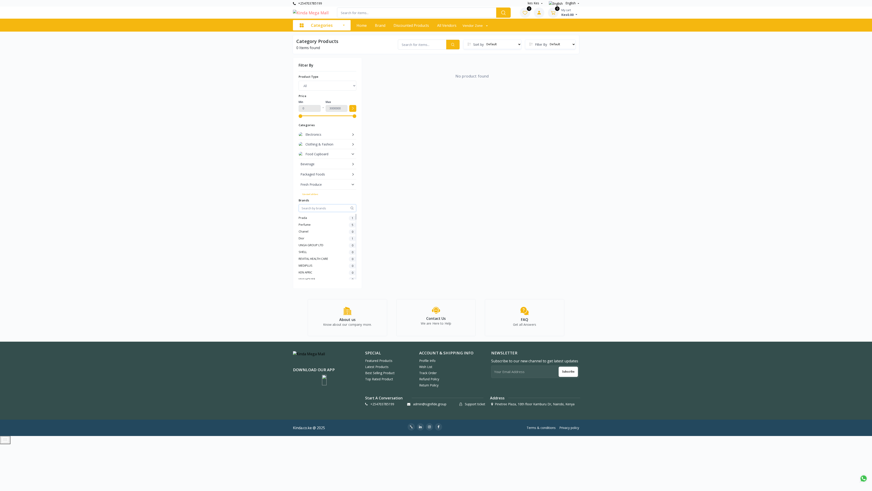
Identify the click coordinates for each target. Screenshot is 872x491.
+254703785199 (309, 3)
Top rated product (379, 379)
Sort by (478, 44)
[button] (324, 380)
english (571, 3)
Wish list (425, 367)
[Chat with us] (5, 440)
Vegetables (310, 194)
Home (362, 25)
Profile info (427, 360)
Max (328, 102)
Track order (428, 373)
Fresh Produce (311, 184)
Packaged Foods (312, 174)
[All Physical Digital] (327, 85)
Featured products (378, 360)
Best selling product (380, 373)
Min (301, 102)
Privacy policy (569, 428)
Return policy (428, 385)
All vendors (446, 25)
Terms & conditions (541, 428)
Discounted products (411, 25)
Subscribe (568, 371)
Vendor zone (473, 25)
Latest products (377, 367)
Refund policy (429, 379)
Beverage (307, 164)
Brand (380, 25)
